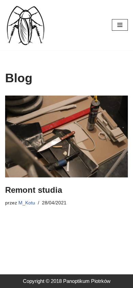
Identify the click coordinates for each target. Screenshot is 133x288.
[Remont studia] (66, 136)
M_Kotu (26, 202)
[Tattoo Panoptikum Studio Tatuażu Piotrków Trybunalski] (25, 25)
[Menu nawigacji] (120, 25)
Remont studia (33, 190)
